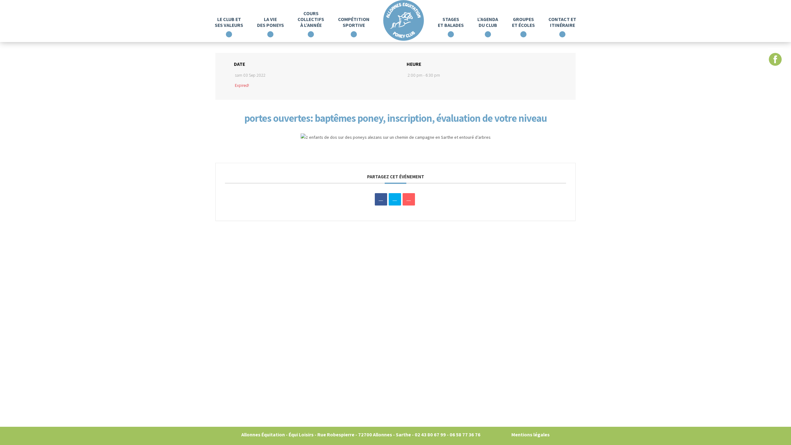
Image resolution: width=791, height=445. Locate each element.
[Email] (409, 199)
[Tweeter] (395, 199)
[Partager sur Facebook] (381, 199)
